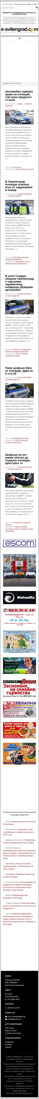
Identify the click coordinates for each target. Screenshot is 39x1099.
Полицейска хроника (20, 257)
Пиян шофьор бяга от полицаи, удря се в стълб (19, 370)
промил (30, 529)
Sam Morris (10, 864)
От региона (17, 167)
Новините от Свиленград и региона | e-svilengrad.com (19, 13)
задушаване (19, 261)
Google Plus (9, 1042)
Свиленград (17, 259)
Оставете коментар (14, 196)
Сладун (17, 356)
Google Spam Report (19, 1091)
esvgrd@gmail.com (14, 1019)
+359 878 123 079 (13, 1008)
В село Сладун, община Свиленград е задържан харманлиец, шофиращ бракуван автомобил (19, 282)
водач (17, 527)
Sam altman (10, 874)
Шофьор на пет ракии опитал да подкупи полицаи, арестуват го (17, 459)
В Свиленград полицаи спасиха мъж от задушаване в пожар (18, 186)
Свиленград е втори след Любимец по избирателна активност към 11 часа (18, 832)
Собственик (9, 1028)
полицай (24, 169)
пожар (7, 264)
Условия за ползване (13, 1033)
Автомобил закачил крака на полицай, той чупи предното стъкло (19, 95)
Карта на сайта (10, 1030)
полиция (8, 259)
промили (8, 442)
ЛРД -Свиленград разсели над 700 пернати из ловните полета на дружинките (19, 905)
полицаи (14, 264)
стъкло (31, 169)
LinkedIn (8, 1047)
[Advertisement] (19, 61)
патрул (17, 169)
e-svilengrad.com (17, 1057)
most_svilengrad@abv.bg (16, 1016)
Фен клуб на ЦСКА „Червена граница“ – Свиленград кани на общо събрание (18, 866)
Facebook (8, 1044)
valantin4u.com (27, 1093)
